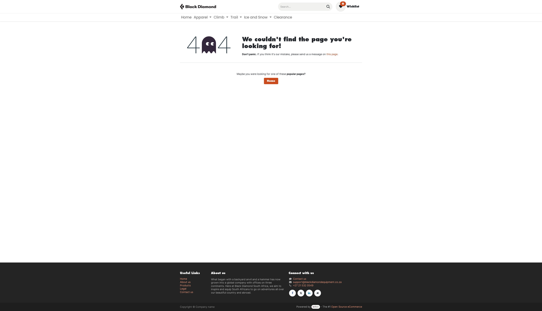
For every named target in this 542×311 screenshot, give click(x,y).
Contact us (186, 292)
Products (185, 285)
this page (331, 54)
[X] (301, 293)
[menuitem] (186, 17)
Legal (183, 288)
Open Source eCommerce (346, 306)
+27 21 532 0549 (303, 285)
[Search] (328, 7)
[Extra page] (317, 293)
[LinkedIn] (309, 293)
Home (271, 81)
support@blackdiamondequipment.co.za (317, 282)
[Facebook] (292, 293)
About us (185, 282)
